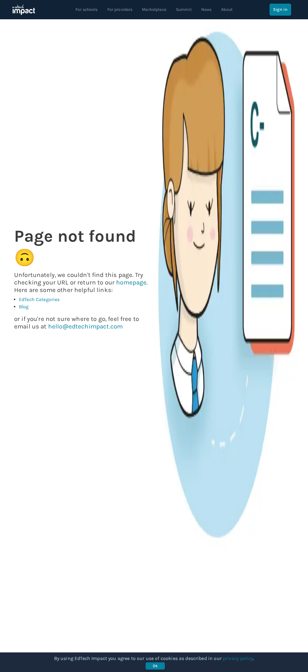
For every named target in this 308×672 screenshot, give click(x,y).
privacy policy (238, 658)
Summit (184, 9)
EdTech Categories (39, 299)
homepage (131, 282)
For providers (120, 9)
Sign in (280, 9)
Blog (24, 306)
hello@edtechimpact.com (85, 326)
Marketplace (154, 9)
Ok (155, 666)
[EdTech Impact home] (23, 9)
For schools (86, 9)
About (227, 9)
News (206, 9)
